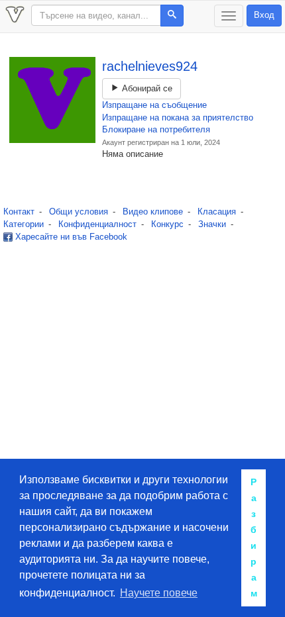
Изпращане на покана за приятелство (177, 117)
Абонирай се (145, 88)
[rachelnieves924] (52, 100)
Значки (212, 224)
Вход (264, 15)
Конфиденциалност (97, 224)
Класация (217, 211)
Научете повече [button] (159, 592)
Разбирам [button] (254, 537)
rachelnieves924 (150, 66)
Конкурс (167, 224)
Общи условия (78, 211)
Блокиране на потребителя (156, 129)
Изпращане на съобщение (154, 105)
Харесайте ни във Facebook (70, 237)
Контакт (18, 211)
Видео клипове (153, 211)
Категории (23, 224)
